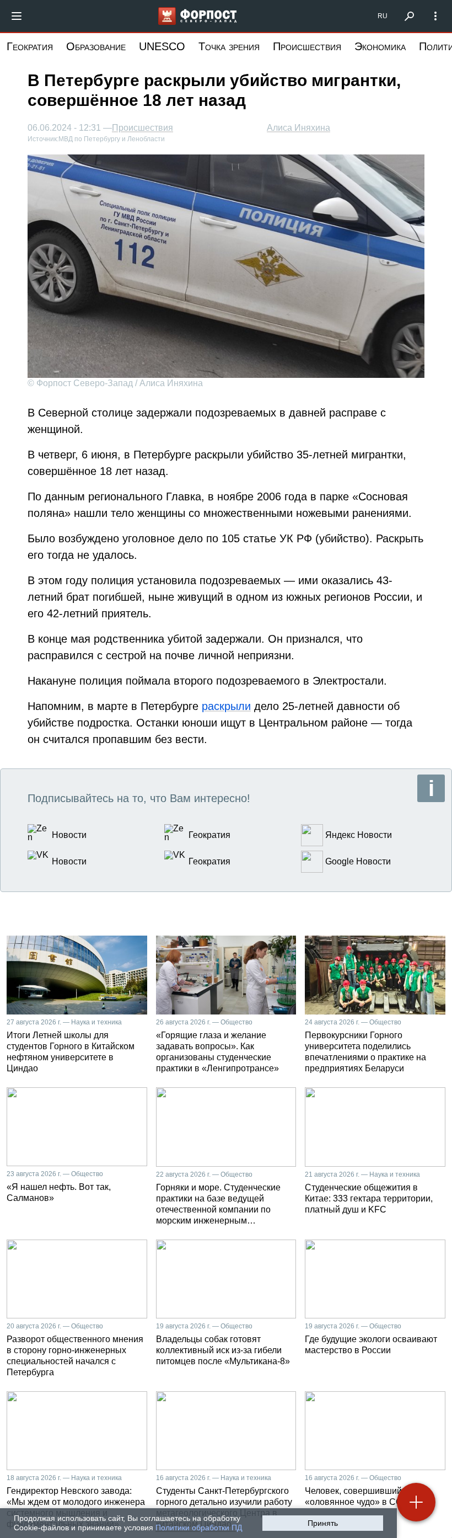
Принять (323, 1523)
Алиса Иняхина (298, 127)
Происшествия (307, 46)
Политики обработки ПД (198, 1527)
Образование (96, 46)
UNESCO (162, 46)
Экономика (380, 46)
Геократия (30, 46)
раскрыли (226, 706)
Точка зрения (229, 46)
